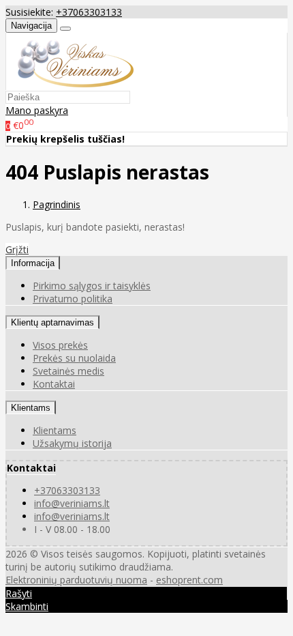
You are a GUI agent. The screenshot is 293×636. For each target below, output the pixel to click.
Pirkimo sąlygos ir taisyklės (92, 285)
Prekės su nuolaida (74, 357)
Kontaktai (54, 383)
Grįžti (17, 249)
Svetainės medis (68, 370)
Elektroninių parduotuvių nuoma (76, 579)
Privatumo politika (72, 298)
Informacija (33, 263)
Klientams (30, 408)
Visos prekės (60, 344)
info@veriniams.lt (72, 503)
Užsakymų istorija (72, 443)
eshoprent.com (189, 579)
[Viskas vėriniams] (70, 83)
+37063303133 (89, 11)
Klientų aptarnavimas (52, 322)
